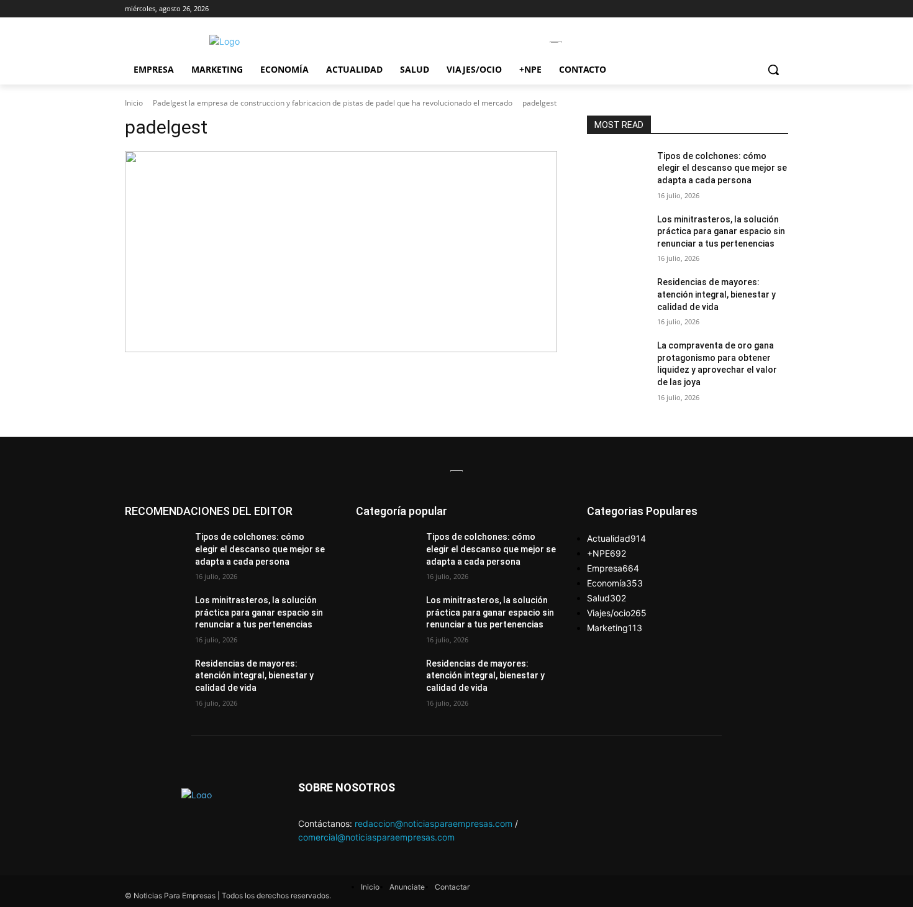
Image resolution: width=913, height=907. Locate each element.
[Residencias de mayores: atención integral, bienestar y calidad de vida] (617, 297)
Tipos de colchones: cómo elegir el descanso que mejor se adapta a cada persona (722, 168)
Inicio (134, 103)
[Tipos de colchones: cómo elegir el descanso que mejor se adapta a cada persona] (617, 171)
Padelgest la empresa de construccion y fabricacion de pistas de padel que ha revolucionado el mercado (332, 103)
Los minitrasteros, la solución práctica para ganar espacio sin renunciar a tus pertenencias (721, 231)
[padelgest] (341, 251)
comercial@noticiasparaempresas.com (376, 837)
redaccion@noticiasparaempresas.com (433, 823)
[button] (773, 69)
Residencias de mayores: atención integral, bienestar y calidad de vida (716, 294)
